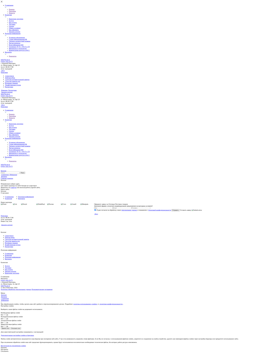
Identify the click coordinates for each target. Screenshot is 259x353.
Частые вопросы (14, 43)
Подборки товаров (11, 243)
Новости (12, 13)
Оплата (11, 26)
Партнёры (12, 11)
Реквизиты (12, 56)
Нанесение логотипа (16, 19)
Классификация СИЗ (16, 45)
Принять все (5, 328)
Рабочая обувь (10, 237)
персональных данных (129, 210)
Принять (4, 347)
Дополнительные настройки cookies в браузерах (17, 335)
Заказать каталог (14, 32)
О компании (9, 5)
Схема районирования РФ (18, 39)
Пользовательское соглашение (42, 289)
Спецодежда (9, 236)
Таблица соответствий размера (19, 41)
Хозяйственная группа (12, 245)
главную (13, 187)
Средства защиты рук (12, 241)
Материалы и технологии (18, 48)
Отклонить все (15, 328)
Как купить (13, 22)
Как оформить (14, 30)
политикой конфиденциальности (159, 210)
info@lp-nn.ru (5, 60)
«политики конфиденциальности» (111, 304)
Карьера (11, 9)
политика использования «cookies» (85, 304)
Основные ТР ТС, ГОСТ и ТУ (19, 47)
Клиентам (8, 15)
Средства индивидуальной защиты (17, 239)
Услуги (11, 21)
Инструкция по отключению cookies (13, 346)
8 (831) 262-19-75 (7, 61)
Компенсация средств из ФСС (19, 50)
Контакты (8, 52)
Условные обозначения (17, 37)
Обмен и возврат (15, 28)
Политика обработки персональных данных (16, 289)
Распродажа (9, 247)
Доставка (12, 24)
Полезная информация (12, 33)
